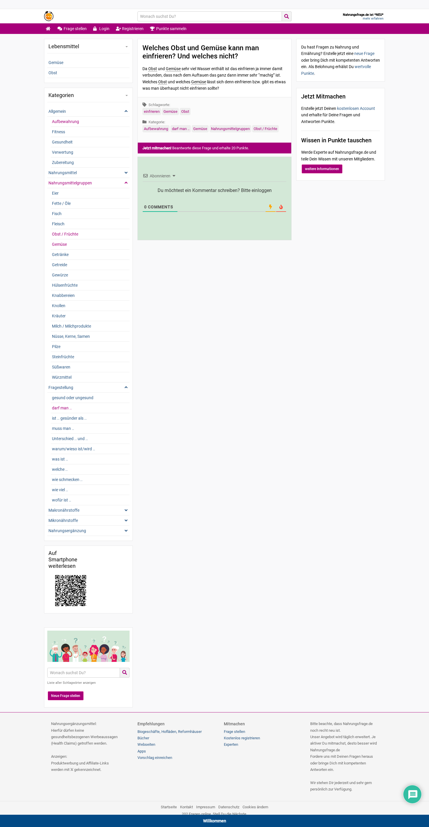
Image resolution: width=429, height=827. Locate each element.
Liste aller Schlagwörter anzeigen (71, 683)
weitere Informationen (322, 169)
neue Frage (364, 53)
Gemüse (170, 111)
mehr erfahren (373, 18)
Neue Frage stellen (65, 696)
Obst (185, 111)
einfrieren (152, 111)
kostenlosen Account (356, 108)
